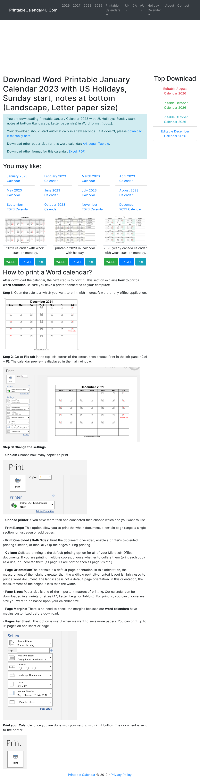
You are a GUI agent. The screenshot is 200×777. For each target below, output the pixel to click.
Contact (183, 5)
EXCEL (27, 262)
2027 (76, 5)
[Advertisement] (100, 47)
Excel (73, 151)
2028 (87, 5)
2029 (98, 5)
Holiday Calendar (154, 8)
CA (134, 5)
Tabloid (103, 144)
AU (142, 5)
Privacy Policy (121, 775)
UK (127, 5)
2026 (66, 5)
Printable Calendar (81, 775)
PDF (81, 151)
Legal (92, 144)
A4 (85, 144)
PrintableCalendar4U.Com (33, 10)
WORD (11, 262)
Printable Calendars (112, 8)
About (169, 5)
